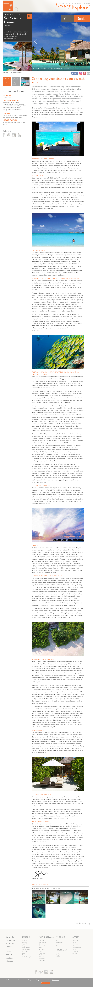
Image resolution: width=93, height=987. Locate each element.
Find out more (55, 980)
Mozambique (76, 947)
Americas (60, 937)
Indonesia (42, 949)
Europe (26, 937)
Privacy (8, 954)
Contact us (10, 940)
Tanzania (75, 951)
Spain (24, 953)
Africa (75, 937)
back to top (84, 923)
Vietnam (42, 960)
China (41, 944)
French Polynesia (44, 946)
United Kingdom (27, 957)
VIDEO (67, 18)
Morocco (75, 946)
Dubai (58, 953)
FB (4, 135)
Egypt (58, 955)
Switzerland (26, 955)
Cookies (9, 957)
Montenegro (26, 947)
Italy (23, 946)
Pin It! (84, 73)
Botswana (75, 940)
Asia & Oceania (46, 937)
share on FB (74, 73)
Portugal (25, 951)
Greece (24, 942)
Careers (8, 946)
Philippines (42, 955)
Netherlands (26, 949)
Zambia (74, 953)
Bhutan (41, 940)
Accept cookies (45, 982)
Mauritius (75, 944)
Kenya (74, 942)
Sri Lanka (42, 957)
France (24, 940)
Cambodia (42, 942)
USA (57, 946)
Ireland (24, 944)
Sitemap (9, 961)
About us (9, 943)
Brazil (57, 940)
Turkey (58, 956)
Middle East (62, 950)
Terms (8, 951)
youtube (18, 135)
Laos (40, 951)
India (40, 947)
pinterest (8, 135)
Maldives (5, 72)
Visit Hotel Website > (40, 884)
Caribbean (59, 942)
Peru (57, 944)
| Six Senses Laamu (15, 72)
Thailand (42, 958)
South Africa (76, 949)
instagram (13, 135)
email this (88, 73)
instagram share (80, 73)
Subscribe (9, 937)
